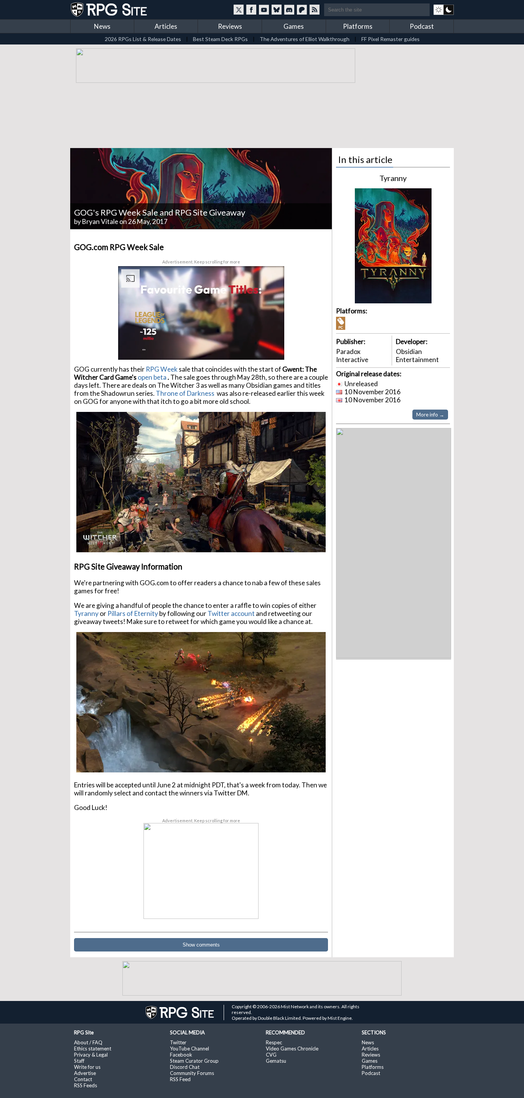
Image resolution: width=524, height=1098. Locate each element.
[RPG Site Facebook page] (251, 10)
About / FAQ (88, 1042)
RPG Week (162, 369)
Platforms (357, 26)
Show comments (201, 945)
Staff (79, 1061)
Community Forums (192, 1073)
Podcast (422, 26)
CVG (271, 1055)
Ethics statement (92, 1048)
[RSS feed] (315, 10)
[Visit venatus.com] (269, 347)
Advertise (85, 1073)
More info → (430, 415)
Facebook (181, 1055)
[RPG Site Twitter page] (239, 10)
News (102, 26)
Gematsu (276, 1061)
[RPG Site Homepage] (109, 9)
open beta (152, 377)
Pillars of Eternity (132, 613)
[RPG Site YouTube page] (264, 10)
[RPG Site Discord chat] (289, 10)
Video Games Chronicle (292, 1048)
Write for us (87, 1067)
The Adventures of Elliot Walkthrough (304, 39)
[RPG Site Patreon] (302, 10)
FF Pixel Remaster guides (390, 39)
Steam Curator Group (194, 1061)
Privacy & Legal (91, 1055)
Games (293, 26)
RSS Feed (180, 1079)
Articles (166, 26)
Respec (274, 1042)
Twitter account (232, 613)
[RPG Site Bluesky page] (277, 10)
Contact (83, 1079)
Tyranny (87, 613)
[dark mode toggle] (443, 9)
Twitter (178, 1042)
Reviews (230, 26)
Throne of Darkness (186, 393)
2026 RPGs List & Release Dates (143, 39)
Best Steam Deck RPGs (220, 39)
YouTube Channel (189, 1048)
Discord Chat (184, 1067)
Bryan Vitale (100, 221)
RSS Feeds (85, 1085)
